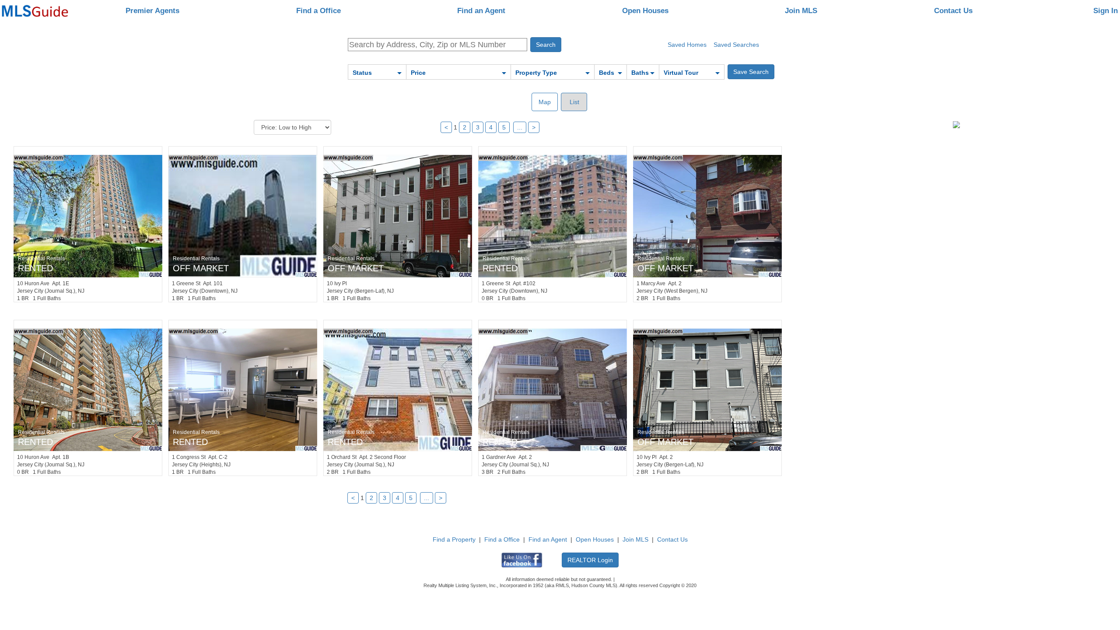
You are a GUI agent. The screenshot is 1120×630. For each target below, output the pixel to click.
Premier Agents (152, 11)
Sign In (1105, 11)
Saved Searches (736, 44)
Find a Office (318, 11)
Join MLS (801, 11)
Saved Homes (687, 44)
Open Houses (645, 11)
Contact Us (953, 11)
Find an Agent (481, 11)
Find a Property (454, 539)
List (573, 101)
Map (545, 101)
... (519, 127)
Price (418, 72)
